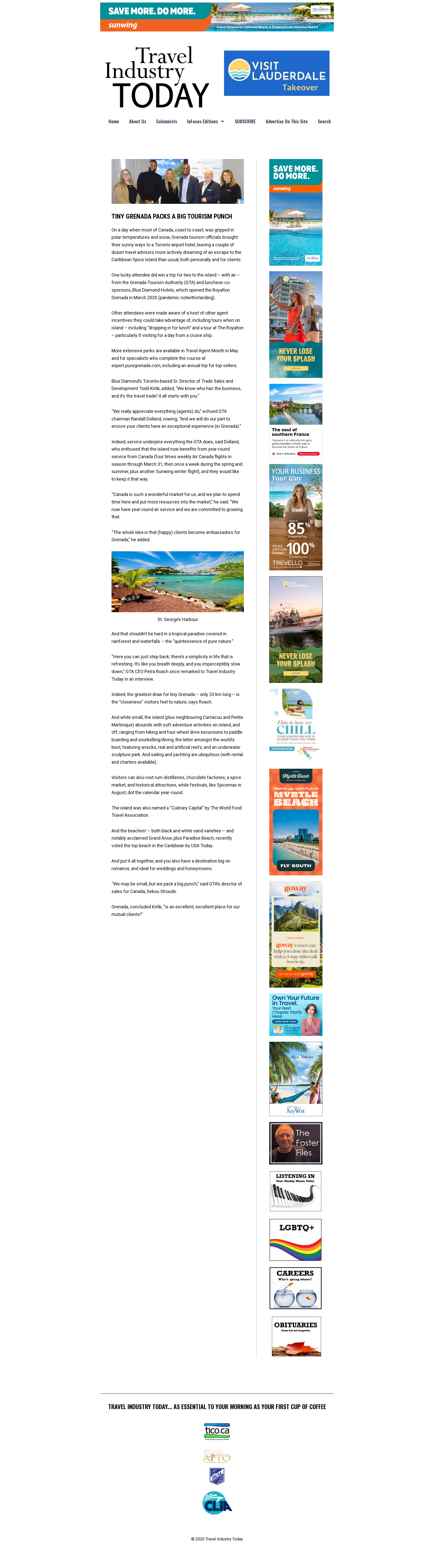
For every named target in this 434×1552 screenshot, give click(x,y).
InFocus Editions (202, 121)
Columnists (166, 121)
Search (324, 121)
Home (113, 121)
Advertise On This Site (287, 121)
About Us (137, 121)
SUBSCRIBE (245, 121)
